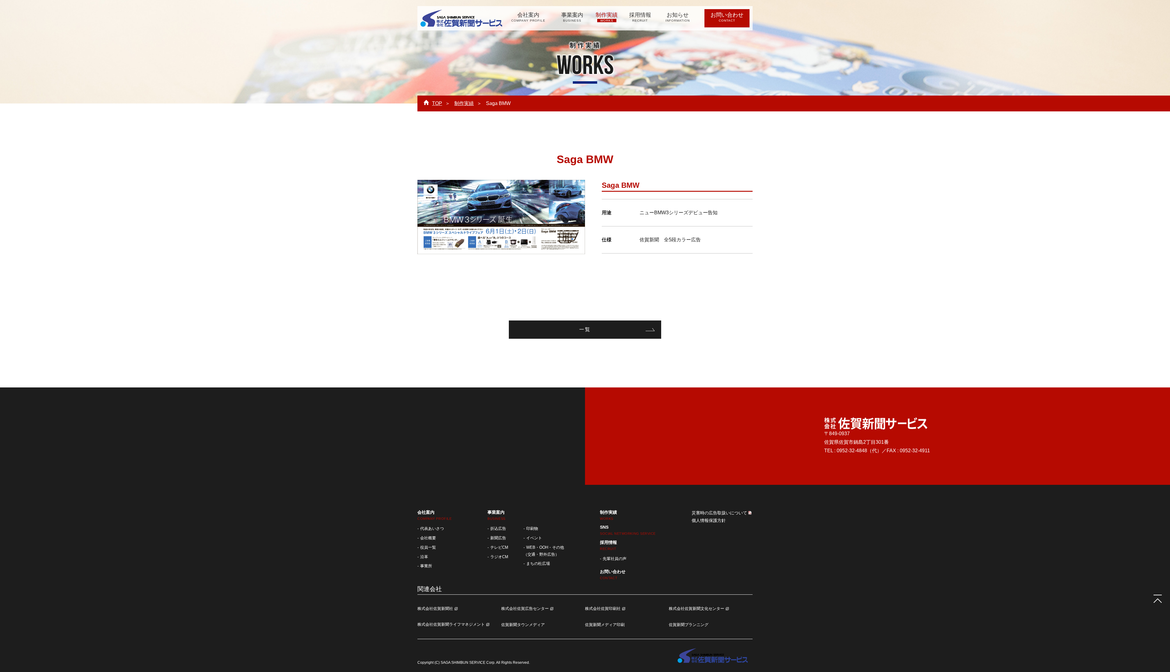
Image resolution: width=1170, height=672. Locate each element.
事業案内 (572, 17)
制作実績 (607, 17)
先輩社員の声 (614, 558)
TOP (437, 103)
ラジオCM (499, 557)
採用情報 (640, 17)
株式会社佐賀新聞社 (435, 608)
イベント (534, 538)
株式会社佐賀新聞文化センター (696, 608)
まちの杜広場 (538, 563)
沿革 (424, 557)
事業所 (426, 566)
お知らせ (677, 17)
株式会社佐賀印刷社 (603, 608)
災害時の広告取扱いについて (719, 512)
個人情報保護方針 (709, 520)
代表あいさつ (432, 528)
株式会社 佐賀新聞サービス (461, 18)
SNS (628, 530)
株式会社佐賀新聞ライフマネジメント (451, 624)
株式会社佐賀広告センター (525, 608)
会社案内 (528, 17)
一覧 (585, 329)
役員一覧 (428, 547)
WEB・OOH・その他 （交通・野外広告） (543, 551)
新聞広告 (498, 538)
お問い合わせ (727, 17)
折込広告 (498, 528)
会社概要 (428, 538)
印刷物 (532, 528)
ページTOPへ (1158, 599)
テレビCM (499, 547)
